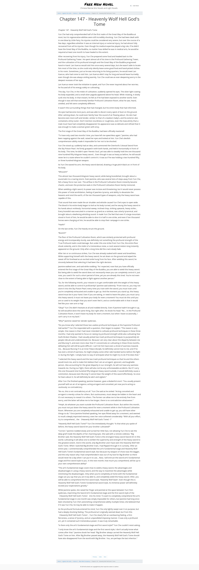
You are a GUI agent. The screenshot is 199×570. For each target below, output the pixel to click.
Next (105, 557)
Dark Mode (136, 5)
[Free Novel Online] (99, 5)
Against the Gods (66, 13)
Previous (95, 557)
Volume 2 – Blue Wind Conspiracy (81, 13)
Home (59, 13)
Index (100, 557)
